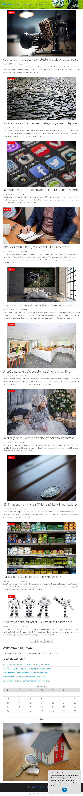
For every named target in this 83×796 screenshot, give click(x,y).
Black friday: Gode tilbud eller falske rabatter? (32, 576)
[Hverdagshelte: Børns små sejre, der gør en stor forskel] (41, 411)
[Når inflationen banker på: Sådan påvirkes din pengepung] (41, 478)
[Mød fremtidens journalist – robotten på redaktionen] (41, 606)
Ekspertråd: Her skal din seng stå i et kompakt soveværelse (41, 305)
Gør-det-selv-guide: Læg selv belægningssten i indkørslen (41, 123)
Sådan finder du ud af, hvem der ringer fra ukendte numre (40, 190)
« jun (41, 719)
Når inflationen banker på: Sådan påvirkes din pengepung (40, 504)
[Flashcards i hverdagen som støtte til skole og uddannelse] (41, 33)
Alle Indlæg (27, 4)
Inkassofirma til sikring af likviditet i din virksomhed (36, 247)
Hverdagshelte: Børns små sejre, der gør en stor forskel (39, 438)
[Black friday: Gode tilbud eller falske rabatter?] (41, 547)
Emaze (7, 4)
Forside (17, 4)
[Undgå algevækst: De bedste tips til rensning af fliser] (41, 345)
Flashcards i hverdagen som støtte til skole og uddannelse (40, 59)
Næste (48, 641)
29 (42, 641)
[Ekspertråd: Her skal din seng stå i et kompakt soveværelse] (41, 284)
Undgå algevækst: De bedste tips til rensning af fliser (37, 371)
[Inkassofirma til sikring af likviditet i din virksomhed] (41, 225)
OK (65, 790)
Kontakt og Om (40, 4)
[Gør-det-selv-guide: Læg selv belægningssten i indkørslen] (41, 98)
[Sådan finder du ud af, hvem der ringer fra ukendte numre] (41, 163)
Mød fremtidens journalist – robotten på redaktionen (37, 622)
